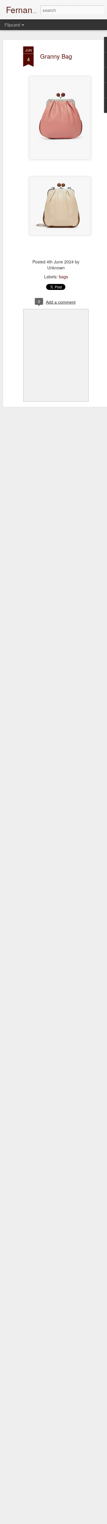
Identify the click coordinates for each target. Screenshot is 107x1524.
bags (63, 276)
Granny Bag (56, 56)
